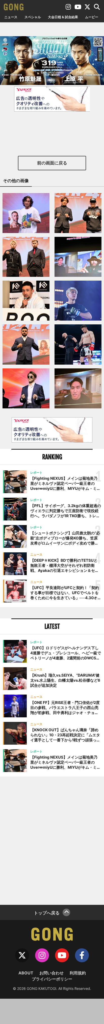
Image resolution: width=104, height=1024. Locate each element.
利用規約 (78, 972)
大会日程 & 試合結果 (63, 17)
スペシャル (32, 17)
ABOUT (25, 972)
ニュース (10, 17)
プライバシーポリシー (52, 978)
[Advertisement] (52, 840)
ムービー (91, 17)
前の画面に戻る (52, 162)
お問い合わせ (51, 972)
